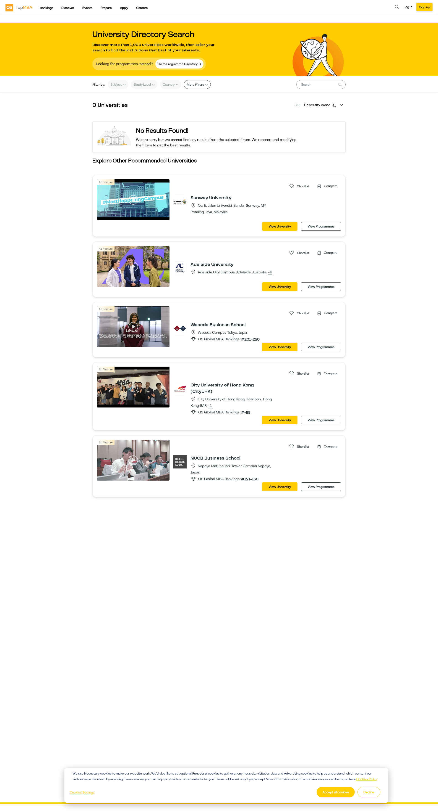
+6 (270, 272)
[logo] (18, 7)
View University (280, 226)
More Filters (196, 84)
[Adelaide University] (180, 268)
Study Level (142, 84)
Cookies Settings (82, 792)
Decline (368, 792)
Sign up (424, 7)
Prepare (106, 8)
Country (169, 84)
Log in (408, 7)
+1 (210, 405)
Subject (116, 84)
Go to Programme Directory (178, 64)
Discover (67, 8)
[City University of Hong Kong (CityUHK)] (180, 388)
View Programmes (321, 226)
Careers (142, 8)
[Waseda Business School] (180, 328)
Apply (124, 8)
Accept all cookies (336, 792)
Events (87, 8)
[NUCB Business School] (180, 461)
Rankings (46, 8)
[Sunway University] (180, 201)
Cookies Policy (366, 779)
